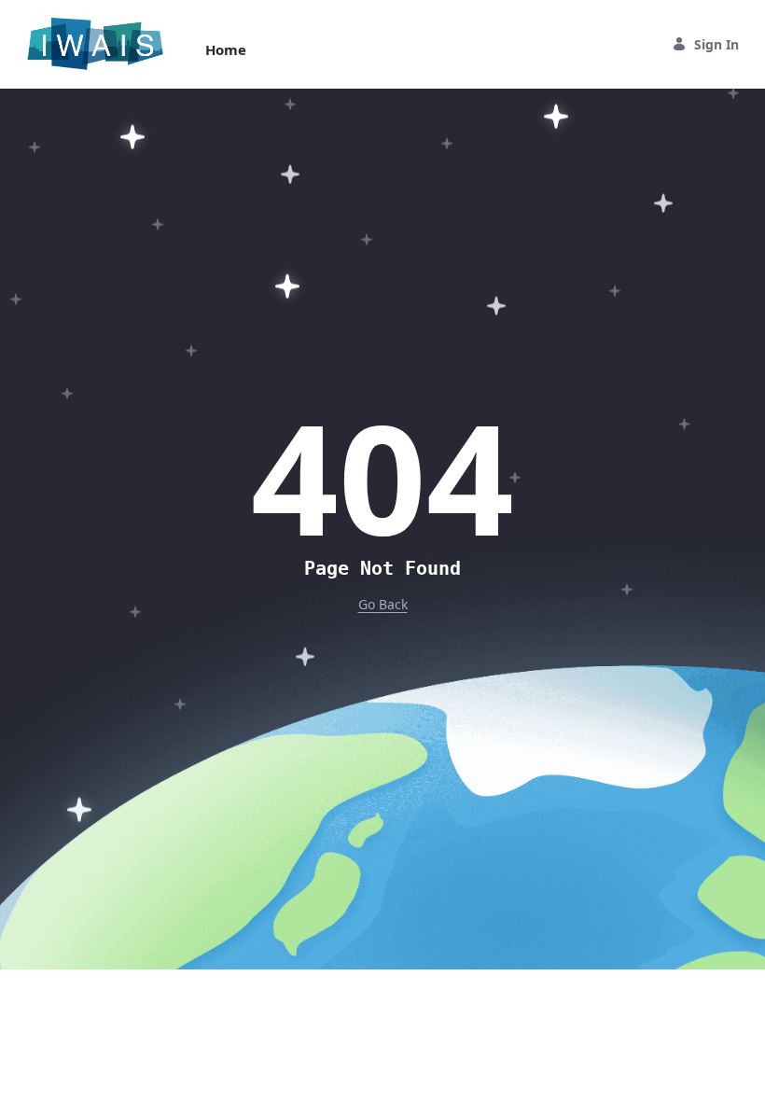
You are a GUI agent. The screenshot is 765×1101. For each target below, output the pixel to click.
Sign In (716, 44)
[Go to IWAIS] (99, 44)
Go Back (383, 604)
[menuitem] (226, 50)
